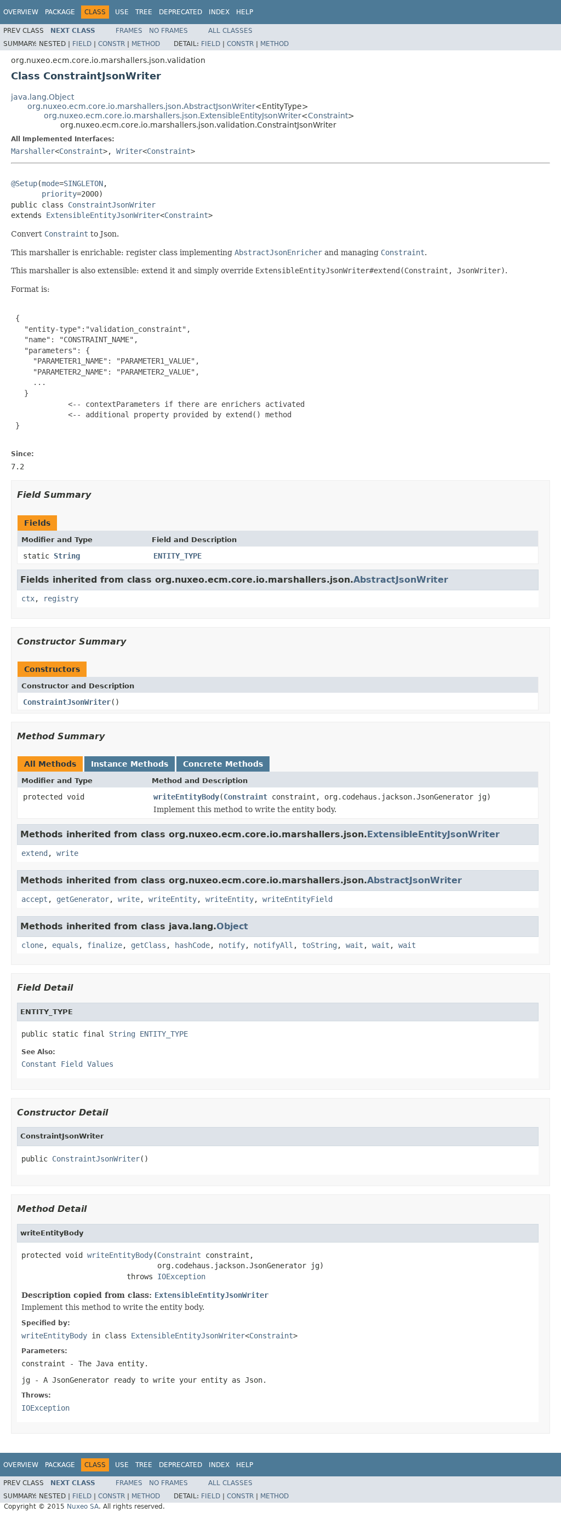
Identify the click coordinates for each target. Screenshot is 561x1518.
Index (219, 12)
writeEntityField (297, 899)
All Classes (230, 30)
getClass (148, 945)
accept (34, 899)
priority (59, 193)
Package (60, 12)
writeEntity (172, 899)
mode (50, 183)
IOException (181, 1276)
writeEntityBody (186, 796)
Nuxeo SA (83, 1506)
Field (81, 44)
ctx (28, 598)
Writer (129, 151)
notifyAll (273, 945)
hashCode (192, 945)
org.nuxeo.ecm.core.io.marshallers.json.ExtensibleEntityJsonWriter (172, 115)
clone (32, 945)
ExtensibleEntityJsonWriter (103, 215)
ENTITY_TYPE (177, 555)
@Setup (24, 183)
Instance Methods (129, 764)
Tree (143, 12)
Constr (111, 44)
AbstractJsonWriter (400, 579)
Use (122, 12)
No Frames (168, 30)
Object (232, 926)
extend (34, 853)
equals (65, 945)
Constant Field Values (67, 1064)
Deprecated (180, 12)
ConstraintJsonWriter (112, 204)
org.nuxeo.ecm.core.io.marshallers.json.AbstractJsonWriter (141, 106)
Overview (20, 12)
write (67, 853)
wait (354, 945)
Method (145, 44)
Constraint (328, 115)
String (67, 555)
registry (60, 598)
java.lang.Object (42, 97)
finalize (104, 945)
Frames (129, 30)
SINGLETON (83, 183)
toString (319, 945)
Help (244, 12)
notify (232, 945)
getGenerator (82, 899)
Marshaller (33, 151)
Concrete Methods (223, 764)
